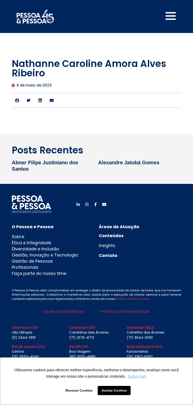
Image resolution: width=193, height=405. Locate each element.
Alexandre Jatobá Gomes (128, 162)
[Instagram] (87, 204)
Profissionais (25, 267)
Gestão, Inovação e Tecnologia (45, 255)
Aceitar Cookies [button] (114, 390)
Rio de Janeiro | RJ (28, 346)
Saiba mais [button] (137, 376)
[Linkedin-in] (78, 204)
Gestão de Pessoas (32, 261)
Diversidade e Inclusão (35, 249)
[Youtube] (104, 204)
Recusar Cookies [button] (79, 390)
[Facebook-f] (95, 204)
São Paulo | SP (25, 327)
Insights (107, 245)
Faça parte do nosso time (39, 273)
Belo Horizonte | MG (145, 346)
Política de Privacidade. (133, 299)
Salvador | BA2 (140, 327)
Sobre (18, 237)
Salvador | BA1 (82, 327)
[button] (17, 100)
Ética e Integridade (31, 243)
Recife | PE (78, 346)
